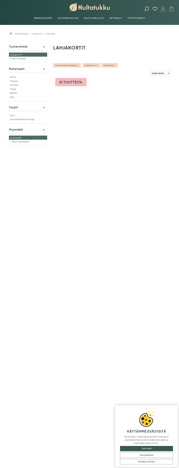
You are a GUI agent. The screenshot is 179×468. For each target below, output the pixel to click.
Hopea (14, 81)
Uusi (12, 115)
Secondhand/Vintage (22, 119)
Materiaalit (17, 69)
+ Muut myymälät (19, 141)
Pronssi (14, 85)
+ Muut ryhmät (18, 58)
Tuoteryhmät (18, 46)
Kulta (13, 77)
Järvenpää (50, 34)
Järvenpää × (109, 65)
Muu (12, 97)
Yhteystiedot (136, 18)
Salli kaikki (147, 448)
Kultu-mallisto (94, 18)
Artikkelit (116, 18)
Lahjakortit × (91, 65)
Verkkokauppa (43, 18)
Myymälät (16, 129)
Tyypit (13, 107)
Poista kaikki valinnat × (67, 65)
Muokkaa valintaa (146, 462)
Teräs (13, 89)
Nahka (13, 93)
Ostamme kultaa (68, 18)
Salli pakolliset (146, 455)
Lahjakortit (37, 34)
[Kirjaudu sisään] (163, 9)
